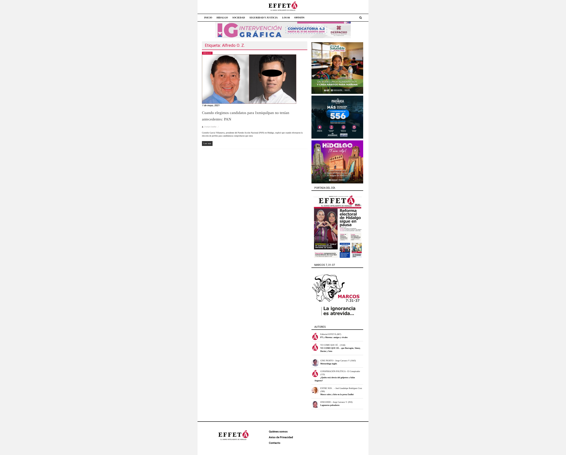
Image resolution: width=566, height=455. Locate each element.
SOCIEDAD (238, 17)
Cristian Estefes (210, 127)
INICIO (208, 17)
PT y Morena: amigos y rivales (334, 337)
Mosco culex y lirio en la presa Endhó (337, 394)
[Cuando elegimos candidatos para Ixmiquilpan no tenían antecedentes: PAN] (249, 79)
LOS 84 (286, 17)
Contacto (274, 442)
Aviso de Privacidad (281, 437)
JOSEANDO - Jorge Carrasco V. (333, 402)
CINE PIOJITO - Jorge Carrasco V (335, 361)
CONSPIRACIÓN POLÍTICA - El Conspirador (340, 371)
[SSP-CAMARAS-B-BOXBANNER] (337, 117)
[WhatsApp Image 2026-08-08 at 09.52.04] (283, 30)
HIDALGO (222, 17)
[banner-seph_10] (337, 68)
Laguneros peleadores (329, 405)
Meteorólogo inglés (328, 364)
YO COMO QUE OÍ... (329, 345)
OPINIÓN (299, 17)
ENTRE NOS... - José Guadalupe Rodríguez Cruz (341, 388)
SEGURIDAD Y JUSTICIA (263, 17)
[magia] (337, 162)
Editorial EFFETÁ (328, 334)
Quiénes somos (278, 431)
